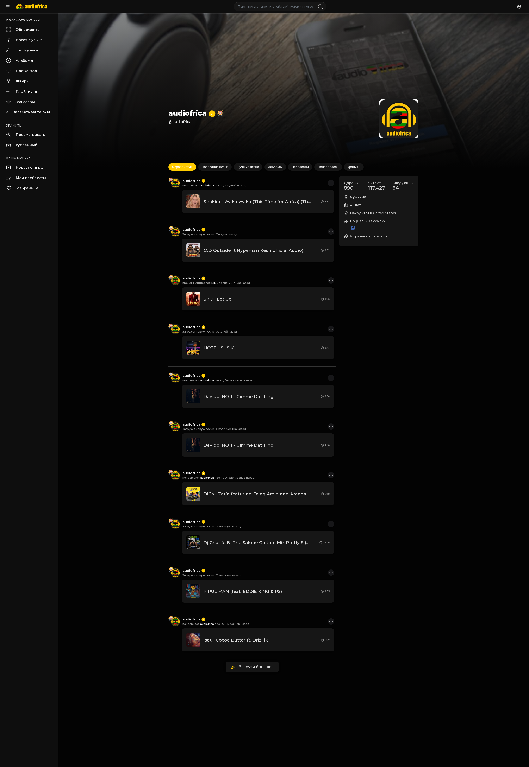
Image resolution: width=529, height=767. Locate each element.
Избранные (27, 188)
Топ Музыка (27, 50)
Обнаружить (27, 29)
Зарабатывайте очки (32, 112)
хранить (354, 167)
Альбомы (24, 60)
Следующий (403, 186)
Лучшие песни (248, 167)
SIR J (214, 282)
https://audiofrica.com (368, 236)
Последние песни (215, 167)
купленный (26, 145)
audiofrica (188, 113)
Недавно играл (30, 167)
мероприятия (182, 167)
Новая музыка (29, 40)
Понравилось (328, 167)
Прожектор (26, 71)
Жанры (22, 81)
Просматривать (30, 135)
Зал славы (25, 102)
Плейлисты (26, 91)
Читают (376, 186)
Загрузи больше (255, 667)
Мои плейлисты (31, 178)
